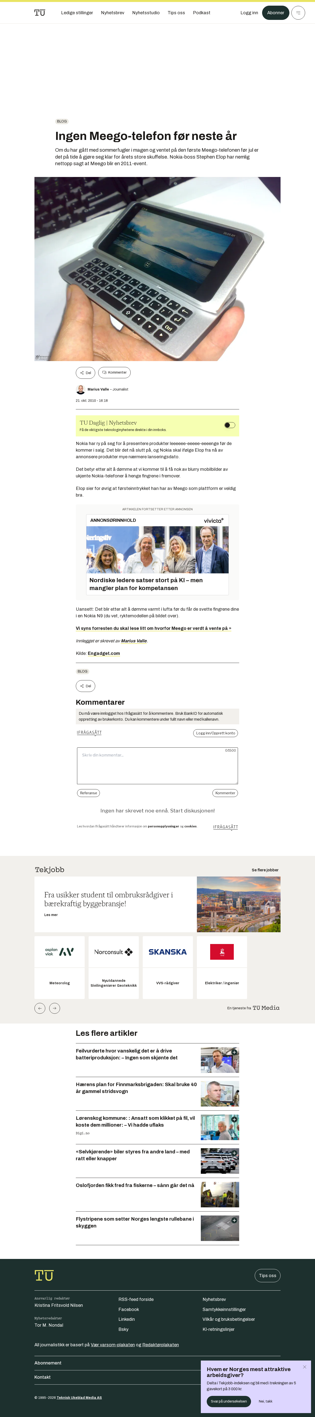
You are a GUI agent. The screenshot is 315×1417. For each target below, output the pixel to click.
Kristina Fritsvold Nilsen (58, 1305)
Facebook (128, 1309)
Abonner (275, 12)
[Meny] (298, 13)
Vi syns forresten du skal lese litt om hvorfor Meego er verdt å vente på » (153, 628)
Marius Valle (134, 640)
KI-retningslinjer (219, 1329)
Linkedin (126, 1319)
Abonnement (48, 1363)
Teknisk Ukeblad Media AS (79, 1398)
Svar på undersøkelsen (229, 1401)
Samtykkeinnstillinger (224, 1309)
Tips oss (267, 1275)
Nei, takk (265, 1401)
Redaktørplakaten (160, 1344)
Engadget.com (104, 653)
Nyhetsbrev (214, 1299)
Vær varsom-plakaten (113, 1344)
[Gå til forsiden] (39, 13)
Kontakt (42, 1377)
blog (62, 121)
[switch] (229, 425)
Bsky (123, 1329)
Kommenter (117, 372)
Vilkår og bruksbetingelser (229, 1319)
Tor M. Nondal (48, 1325)
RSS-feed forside (136, 1299)
